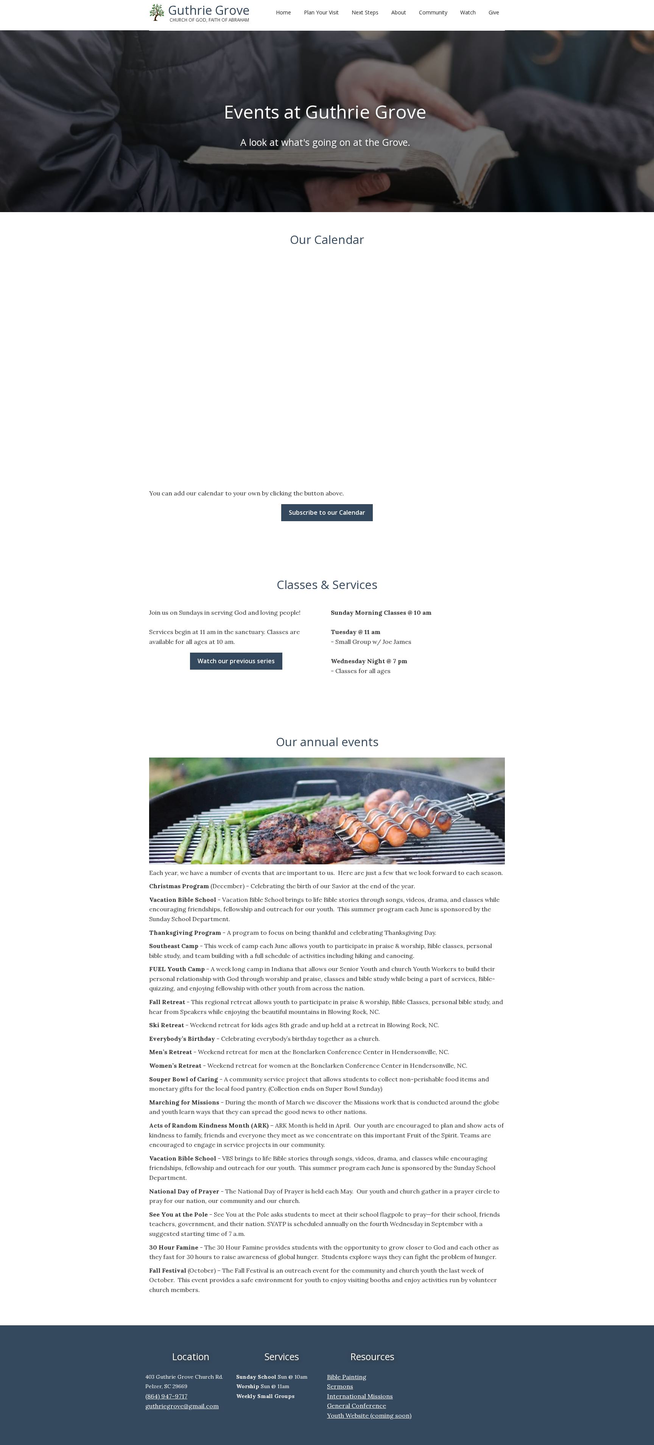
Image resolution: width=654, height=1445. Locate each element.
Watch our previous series (236, 661)
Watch (468, 12)
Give (494, 12)
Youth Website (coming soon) (369, 1415)
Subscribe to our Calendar (327, 512)
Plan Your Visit (321, 12)
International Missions (360, 1396)
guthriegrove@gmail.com (182, 1406)
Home (283, 12)
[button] (364, 11)
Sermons (340, 1386)
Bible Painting (346, 1377)
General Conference (356, 1405)
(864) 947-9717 (166, 1396)
